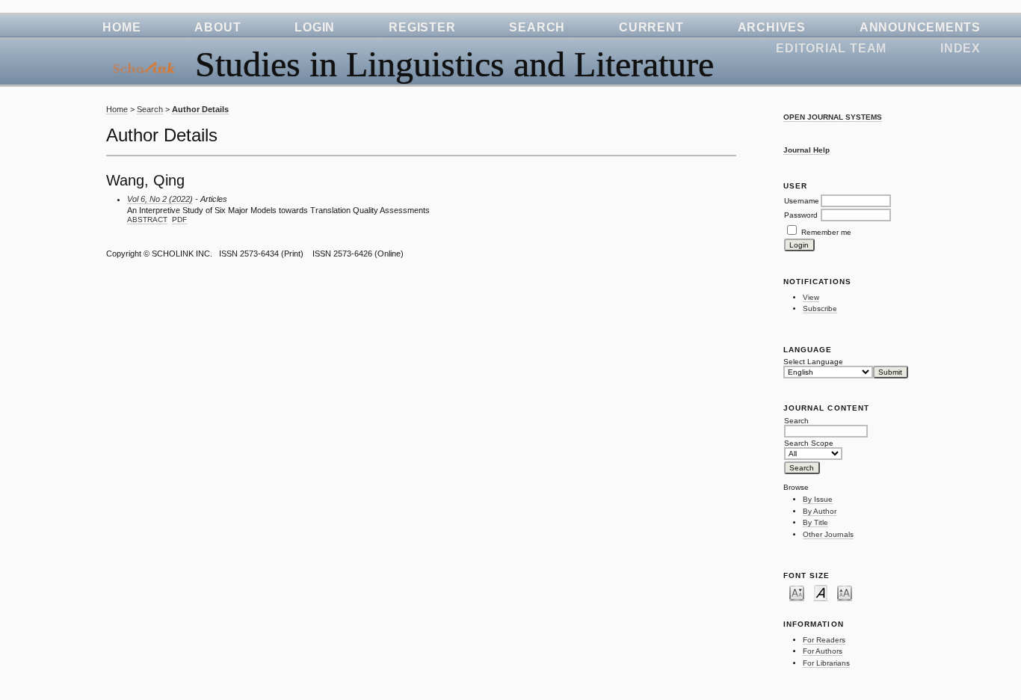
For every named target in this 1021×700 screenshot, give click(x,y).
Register (422, 27)
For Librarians (826, 663)
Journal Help (806, 150)
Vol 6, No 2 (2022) (160, 198)
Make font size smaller (796, 592)
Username (801, 201)
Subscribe (820, 308)
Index (960, 48)
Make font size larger (844, 592)
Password (801, 215)
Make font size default (820, 592)
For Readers (824, 640)
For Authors (822, 651)
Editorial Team (831, 48)
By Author (819, 511)
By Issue (818, 499)
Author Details (200, 109)
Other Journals (828, 534)
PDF (179, 219)
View (811, 297)
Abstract (147, 219)
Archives (772, 27)
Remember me (826, 232)
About (217, 27)
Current (651, 27)
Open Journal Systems (832, 117)
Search (537, 27)
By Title (815, 522)
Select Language (813, 361)
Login (314, 27)
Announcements (920, 27)
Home (121, 27)
